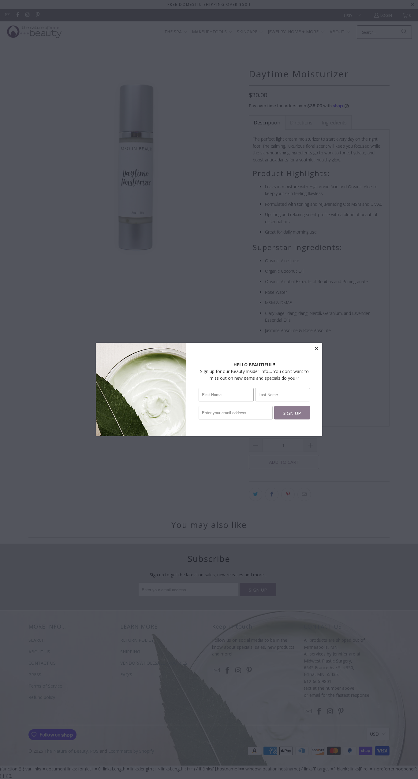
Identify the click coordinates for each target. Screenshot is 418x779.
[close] (316, 348)
